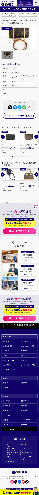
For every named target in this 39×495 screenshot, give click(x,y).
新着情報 (24, 410)
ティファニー (23, 450)
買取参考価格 (7, 405)
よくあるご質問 (25, 420)
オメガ (8, 446)
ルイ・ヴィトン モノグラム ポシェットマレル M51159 (28, 15)
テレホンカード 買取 (9, 370)
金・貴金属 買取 (7, 346)
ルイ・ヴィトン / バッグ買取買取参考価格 (9, 15)
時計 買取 (6, 341)
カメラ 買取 (6, 365)
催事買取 (27, 282)
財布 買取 (24, 351)
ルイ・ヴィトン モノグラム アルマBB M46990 (28, 182)
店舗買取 (27, 255)
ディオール (23, 444)
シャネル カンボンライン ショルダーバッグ (10, 182)
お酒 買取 (6, 351)
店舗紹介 (24, 405)
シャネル (8, 459)
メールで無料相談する (21, 231)
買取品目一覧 (7, 336)
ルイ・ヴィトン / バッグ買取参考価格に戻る (18, 116)
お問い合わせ (7, 420)
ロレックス (9, 444)
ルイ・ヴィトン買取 (20, 13)
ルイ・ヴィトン (10, 461)
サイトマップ (6, 415)
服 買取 (5, 355)
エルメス (8, 457)
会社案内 (24, 424)
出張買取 (27, 268)
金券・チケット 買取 (8, 360)
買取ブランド (12, 13)
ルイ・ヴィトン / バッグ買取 (31, 13)
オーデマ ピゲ (10, 450)
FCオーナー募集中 (8, 429)
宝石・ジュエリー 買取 (27, 346)
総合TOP (6, 396)
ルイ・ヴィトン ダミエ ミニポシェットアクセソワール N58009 (28, 145)
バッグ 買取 (24, 341)
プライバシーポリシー (9, 424)
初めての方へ (7, 401)
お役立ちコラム (7, 410)
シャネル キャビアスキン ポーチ (9, 144)
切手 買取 (24, 355)
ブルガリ (22, 455)
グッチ (22, 446)
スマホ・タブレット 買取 (28, 365)
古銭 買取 (24, 360)
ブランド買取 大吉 (5, 13)
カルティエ (23, 448)
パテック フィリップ (11, 448)
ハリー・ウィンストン (26, 453)
